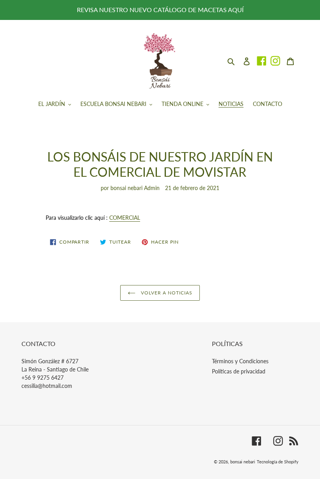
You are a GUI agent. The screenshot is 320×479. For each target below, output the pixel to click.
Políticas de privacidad (238, 371)
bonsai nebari (242, 461)
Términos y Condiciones (240, 361)
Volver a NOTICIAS (165, 293)
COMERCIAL (124, 217)
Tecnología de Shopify (278, 461)
